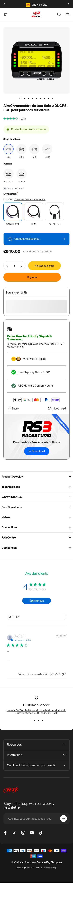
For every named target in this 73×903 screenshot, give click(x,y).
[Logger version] (8, 174)
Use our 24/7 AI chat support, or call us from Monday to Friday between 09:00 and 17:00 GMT (37, 711)
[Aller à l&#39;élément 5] (36, 98)
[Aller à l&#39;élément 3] (28, 98)
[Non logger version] (21, 174)
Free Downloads (12, 507)
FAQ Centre (9, 537)
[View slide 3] (38, 720)
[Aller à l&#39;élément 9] (53, 98)
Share (15, 408)
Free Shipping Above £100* (33, 372)
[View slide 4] (43, 720)
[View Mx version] (34, 149)
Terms (39, 867)
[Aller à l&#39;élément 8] (49, 98)
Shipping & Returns (25, 867)
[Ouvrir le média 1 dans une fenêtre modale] (36, 60)
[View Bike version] (21, 149)
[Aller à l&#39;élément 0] (20, 98)
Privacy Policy (50, 867)
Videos (6, 517)
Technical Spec (11, 486)
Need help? (59, 408)
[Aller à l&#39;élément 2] (24, 98)
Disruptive (56, 862)
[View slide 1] (30, 720)
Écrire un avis (37, 600)
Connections (9, 527)
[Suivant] (68, 4)
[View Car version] (8, 149)
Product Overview (13, 476)
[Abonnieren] (63, 818)
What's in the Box (12, 497)
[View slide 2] (34, 720)
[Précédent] (4, 4)
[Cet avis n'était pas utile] (63, 674)
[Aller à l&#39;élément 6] (41, 98)
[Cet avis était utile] (57, 674)
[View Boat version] (47, 149)
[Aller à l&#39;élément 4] (32, 98)
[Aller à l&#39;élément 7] (45, 98)
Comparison (9, 547)
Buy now (32, 277)
